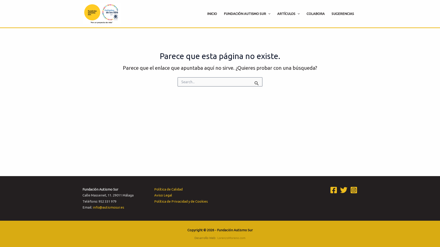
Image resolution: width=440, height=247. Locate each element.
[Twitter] (343, 190)
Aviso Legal (163, 195)
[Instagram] (354, 190)
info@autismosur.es (108, 207)
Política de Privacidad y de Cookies (181, 201)
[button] (268, 14)
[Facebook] (333, 190)
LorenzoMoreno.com (231, 237)
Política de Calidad (168, 189)
